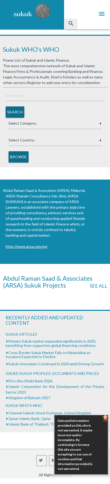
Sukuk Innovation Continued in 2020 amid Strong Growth (56, 364)
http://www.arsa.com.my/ (27, 246)
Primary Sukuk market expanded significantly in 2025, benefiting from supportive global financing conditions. (51, 343)
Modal (1, 481)
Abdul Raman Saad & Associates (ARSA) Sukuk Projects (47, 281)
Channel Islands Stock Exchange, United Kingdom (49, 413)
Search (15, 112)
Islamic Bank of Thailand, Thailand (36, 424)
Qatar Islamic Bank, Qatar (29, 418)
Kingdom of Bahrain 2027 (29, 397)
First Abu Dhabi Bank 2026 (30, 381)
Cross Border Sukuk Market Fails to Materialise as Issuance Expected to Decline (48, 354)
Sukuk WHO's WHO (31, 49)
